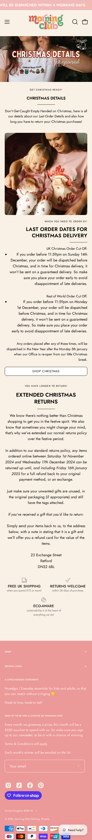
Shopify (45, 819)
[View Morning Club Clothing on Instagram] (8, 785)
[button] (74, 22)
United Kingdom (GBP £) (19, 811)
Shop (8, 651)
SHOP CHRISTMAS (46, 371)
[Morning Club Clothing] (46, 22)
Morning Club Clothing (27, 819)
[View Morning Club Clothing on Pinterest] (40, 785)
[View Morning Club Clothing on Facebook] (29, 785)
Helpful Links (13, 666)
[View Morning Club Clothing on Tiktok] (19, 785)
